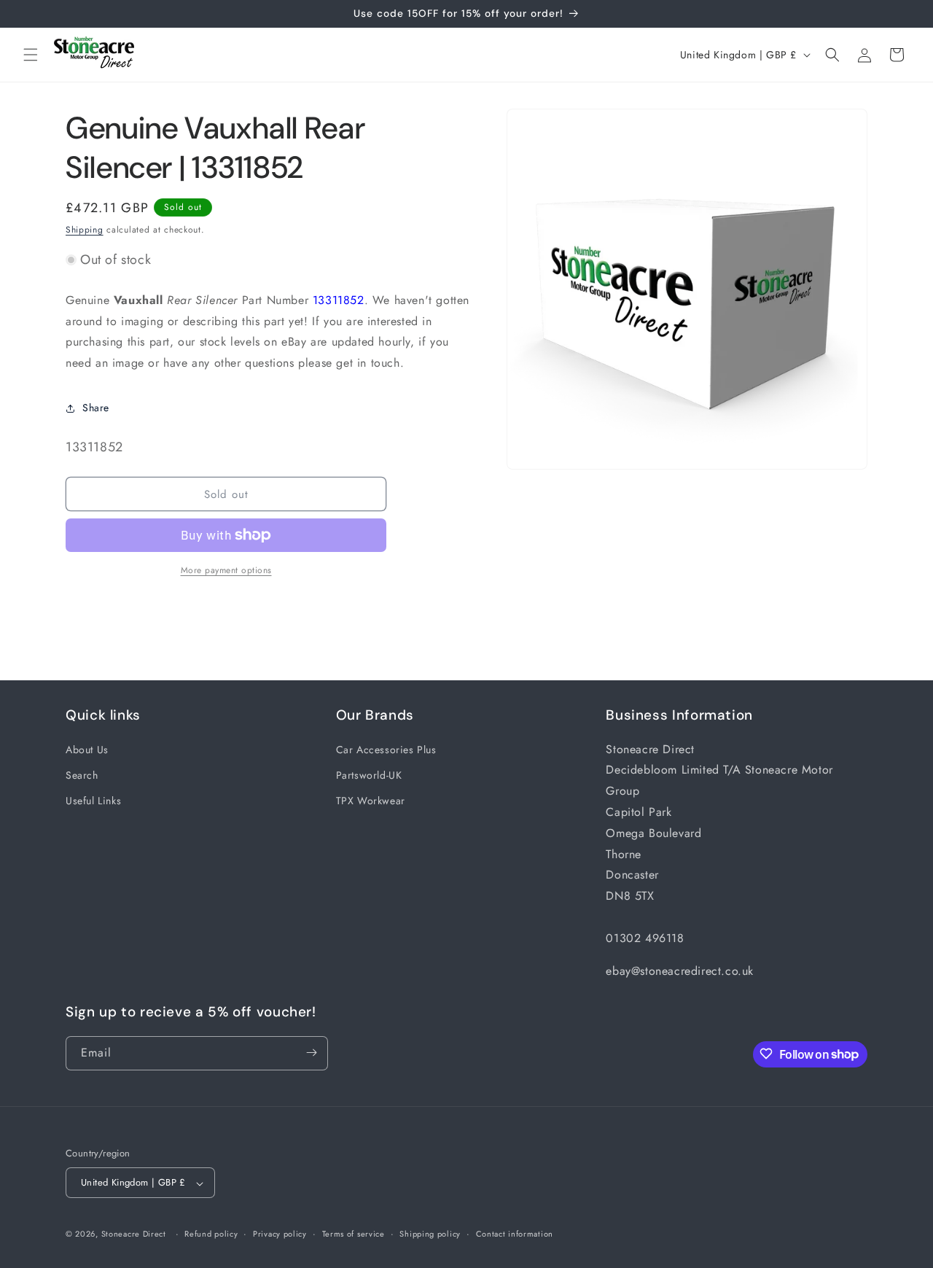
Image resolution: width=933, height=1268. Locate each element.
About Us (87, 749)
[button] (31, 55)
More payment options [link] (226, 570)
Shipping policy (430, 1234)
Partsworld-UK (369, 774)
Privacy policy (280, 1234)
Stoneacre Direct (133, 1234)
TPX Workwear (370, 800)
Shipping (85, 229)
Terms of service (353, 1234)
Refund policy (211, 1234)
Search (82, 774)
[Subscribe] (311, 1052)
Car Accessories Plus (386, 749)
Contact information (514, 1234)
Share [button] (95, 407)
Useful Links (93, 800)
